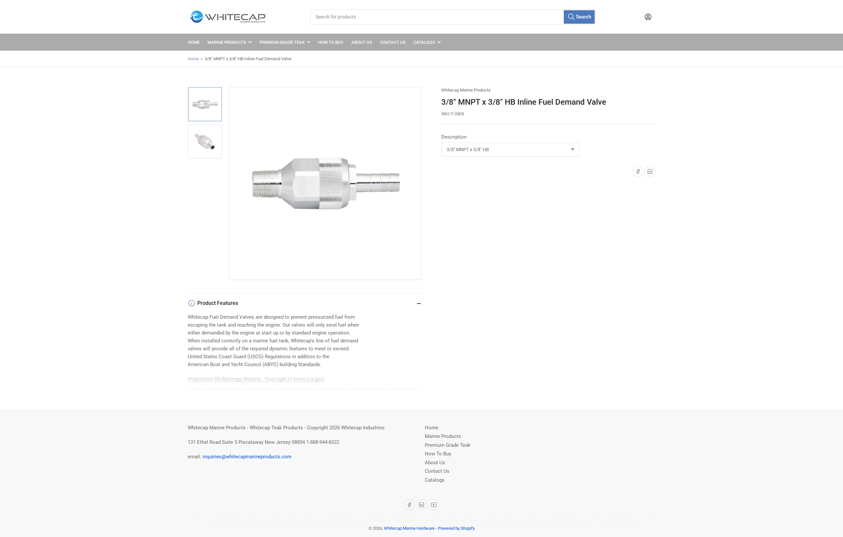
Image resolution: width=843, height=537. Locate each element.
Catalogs (424, 42)
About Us (361, 42)
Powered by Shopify (456, 528)
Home (194, 42)
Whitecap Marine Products (466, 90)
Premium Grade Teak (282, 42)
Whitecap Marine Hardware (409, 528)
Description (454, 137)
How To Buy (330, 42)
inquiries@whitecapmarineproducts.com (247, 457)
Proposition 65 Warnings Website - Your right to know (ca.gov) (256, 379)
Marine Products (226, 42)
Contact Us (393, 42)
